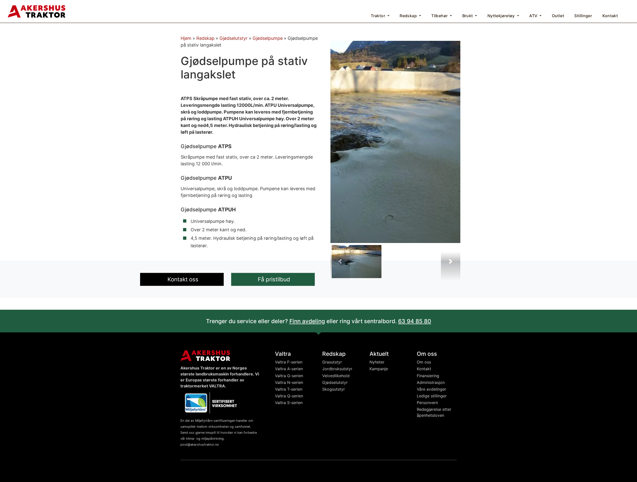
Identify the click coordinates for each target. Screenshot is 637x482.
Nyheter (377, 362)
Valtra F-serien (288, 362)
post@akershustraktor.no (199, 444)
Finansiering (428, 375)
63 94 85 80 (414, 321)
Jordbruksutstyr (337, 368)
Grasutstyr (332, 362)
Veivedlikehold (336, 375)
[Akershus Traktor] (36, 10)
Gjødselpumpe (268, 38)
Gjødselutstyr (233, 38)
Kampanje (379, 368)
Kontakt (424, 368)
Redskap (205, 38)
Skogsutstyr (333, 389)
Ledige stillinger (432, 395)
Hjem (186, 38)
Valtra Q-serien (289, 395)
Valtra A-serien (289, 368)
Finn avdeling (307, 321)
